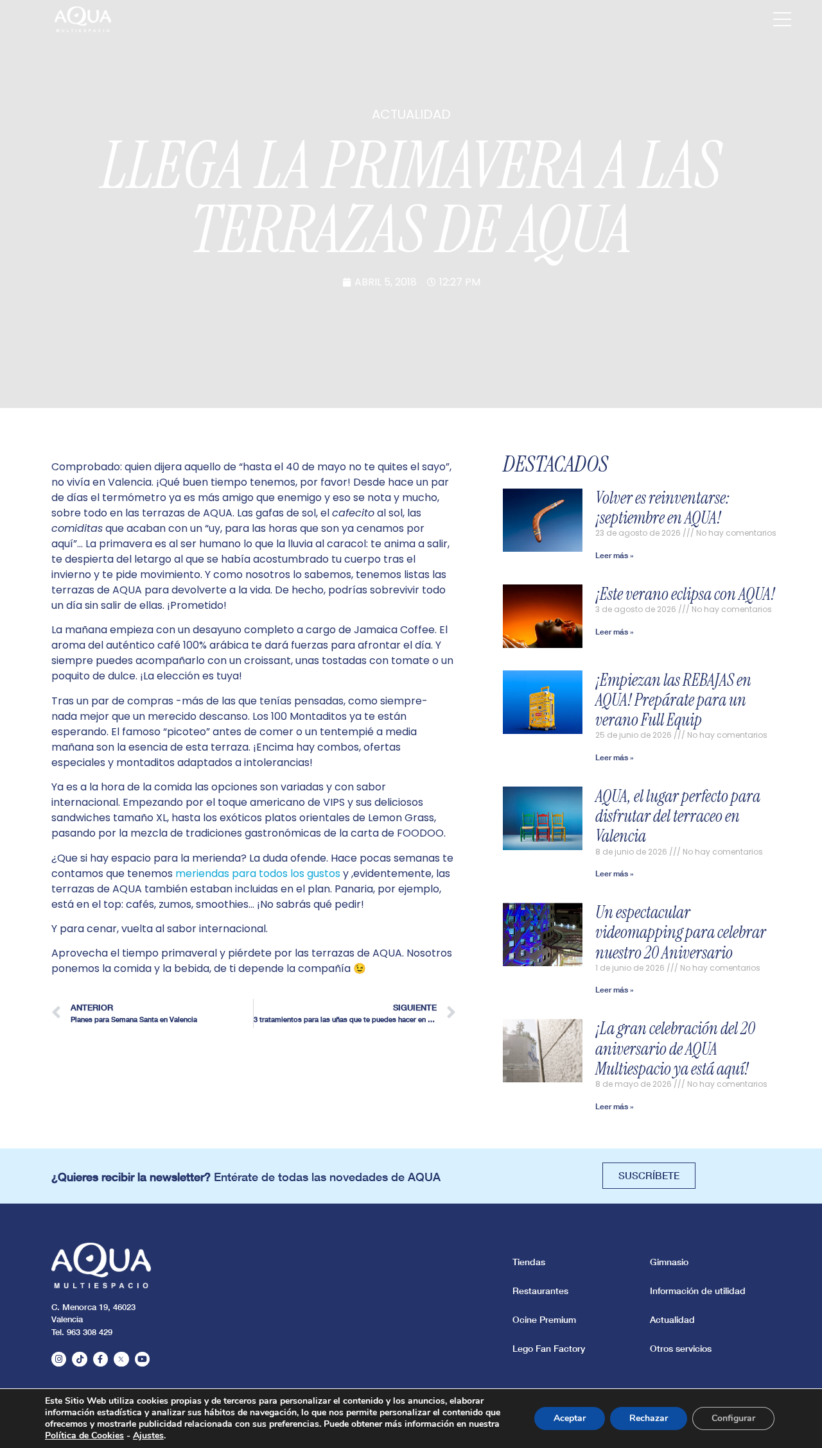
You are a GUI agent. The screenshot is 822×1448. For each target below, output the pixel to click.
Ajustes (148, 1436)
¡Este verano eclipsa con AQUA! (685, 594)
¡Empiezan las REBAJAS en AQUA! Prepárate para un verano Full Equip (673, 700)
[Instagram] (58, 1359)
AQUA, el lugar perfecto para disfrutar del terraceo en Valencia (677, 816)
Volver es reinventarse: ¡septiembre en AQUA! (663, 508)
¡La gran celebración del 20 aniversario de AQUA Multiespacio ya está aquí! (675, 1048)
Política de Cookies (84, 1435)
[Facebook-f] (100, 1359)
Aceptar (570, 1418)
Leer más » (614, 555)
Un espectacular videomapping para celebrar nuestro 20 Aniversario (680, 932)
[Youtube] (142, 1359)
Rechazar (648, 1418)
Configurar (733, 1418)
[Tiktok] (79, 1359)
